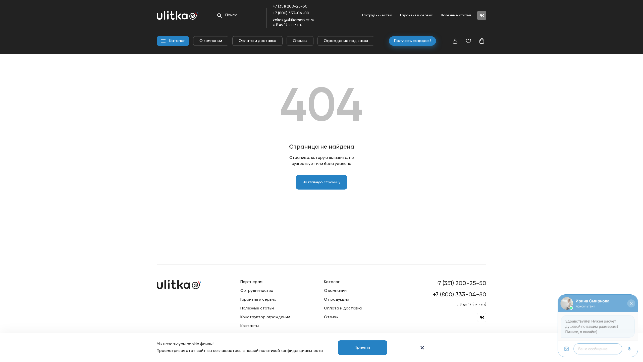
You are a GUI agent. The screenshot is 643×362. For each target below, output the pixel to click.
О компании (210, 41)
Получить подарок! (412, 41)
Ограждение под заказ (346, 41)
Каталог (332, 282)
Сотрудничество (377, 15)
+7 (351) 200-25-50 (290, 7)
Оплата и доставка (257, 41)
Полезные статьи (456, 15)
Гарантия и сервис (416, 15)
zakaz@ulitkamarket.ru (293, 20)
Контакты (249, 326)
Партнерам (251, 282)
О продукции (336, 300)
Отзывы (300, 41)
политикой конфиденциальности (291, 351)
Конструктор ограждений (265, 317)
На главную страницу (321, 182)
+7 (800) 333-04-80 (291, 13)
